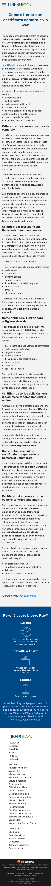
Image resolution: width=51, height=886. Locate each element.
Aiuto (34, 875)
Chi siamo (14, 832)
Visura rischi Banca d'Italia (22, 823)
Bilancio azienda (17, 803)
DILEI (27, 867)
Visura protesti (16, 800)
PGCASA (46, 865)
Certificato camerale (19, 810)
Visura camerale (17, 790)
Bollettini (13, 746)
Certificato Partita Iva (20, 813)
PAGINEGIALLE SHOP (34, 865)
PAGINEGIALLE (21, 865)
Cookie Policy (39, 873)
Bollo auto (14, 759)
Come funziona (17, 835)
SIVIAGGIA (34, 867)
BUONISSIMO (21, 870)
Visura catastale (17, 774)
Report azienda (16, 807)
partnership (30, 595)
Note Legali (20, 873)
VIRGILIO (12, 865)
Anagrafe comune (18, 767)
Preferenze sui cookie (22, 875)
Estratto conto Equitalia (21, 816)
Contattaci (14, 841)
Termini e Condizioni (19, 845)
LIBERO (5, 865)
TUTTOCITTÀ (20, 867)
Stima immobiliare (18, 787)
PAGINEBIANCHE (9, 867)
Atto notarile (15, 784)
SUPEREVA (30, 870)
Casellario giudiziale (19, 794)
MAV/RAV (13, 749)
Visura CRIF (14, 820)
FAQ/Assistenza (17, 838)
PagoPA (13, 755)
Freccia (12, 752)
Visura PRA (14, 771)
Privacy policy (16, 848)
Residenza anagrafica (20, 797)
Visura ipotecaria (17, 781)
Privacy (29, 873)
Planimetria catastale (20, 777)
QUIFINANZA (43, 867)
